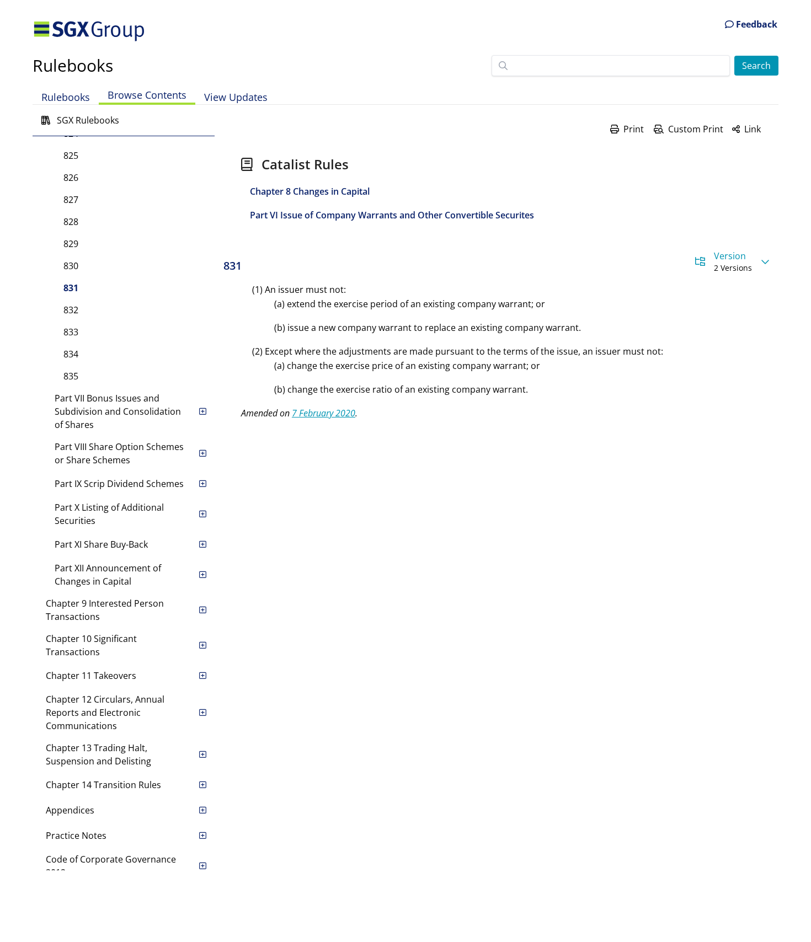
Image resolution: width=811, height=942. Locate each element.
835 (70, 376)
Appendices (70, 810)
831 (70, 288)
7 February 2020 (323, 413)
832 (70, 310)
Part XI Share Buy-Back (101, 544)
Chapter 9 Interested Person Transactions (105, 610)
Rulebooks (73, 65)
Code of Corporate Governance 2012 (111, 866)
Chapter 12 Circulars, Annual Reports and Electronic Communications (105, 712)
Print (633, 129)
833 (70, 332)
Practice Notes (76, 835)
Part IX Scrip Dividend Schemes (119, 484)
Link (752, 129)
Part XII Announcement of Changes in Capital (108, 574)
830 (70, 266)
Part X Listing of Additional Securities (109, 514)
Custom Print (695, 129)
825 (70, 155)
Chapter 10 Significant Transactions (91, 645)
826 (70, 178)
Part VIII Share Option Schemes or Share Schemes (119, 453)
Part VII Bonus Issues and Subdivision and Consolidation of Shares (118, 411)
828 (70, 222)
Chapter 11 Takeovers (91, 676)
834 (70, 354)
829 (70, 244)
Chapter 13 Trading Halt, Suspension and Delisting (98, 754)
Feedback (755, 24)
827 (70, 200)
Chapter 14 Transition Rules (103, 785)
